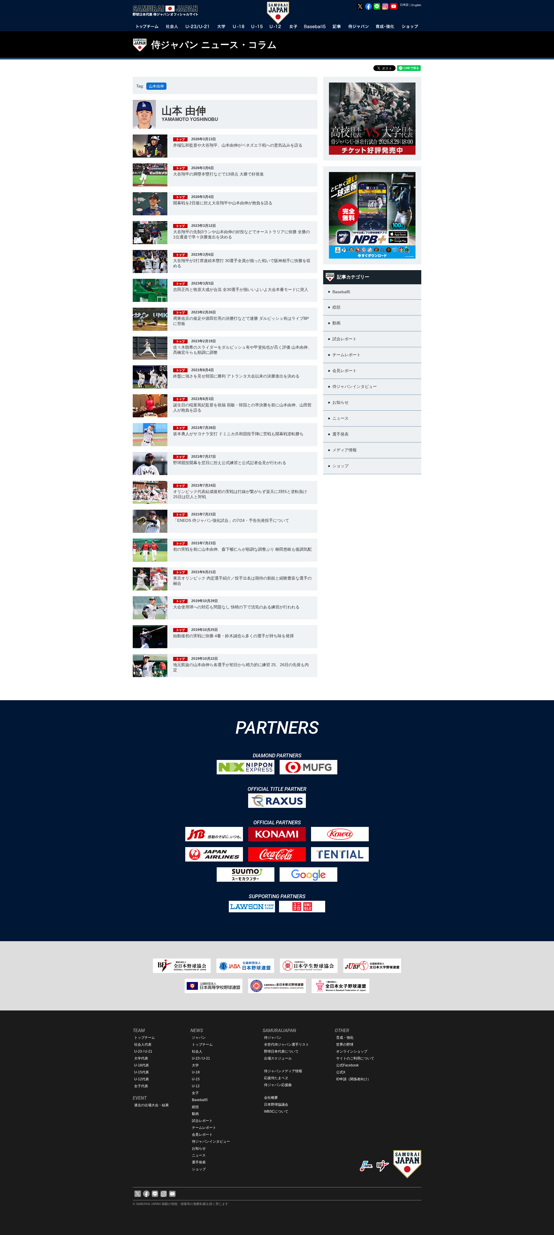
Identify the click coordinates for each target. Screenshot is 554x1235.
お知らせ (199, 1148)
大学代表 (141, 1058)
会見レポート (202, 1135)
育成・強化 (344, 1038)
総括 (195, 1107)
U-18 (196, 1072)
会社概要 (271, 1098)
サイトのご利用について (355, 1058)
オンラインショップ (351, 1051)
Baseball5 (200, 1100)
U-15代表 (141, 1072)
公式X (340, 1072)
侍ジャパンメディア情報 (283, 1071)
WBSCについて (276, 1111)
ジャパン (199, 1038)
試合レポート (202, 1121)
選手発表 (199, 1162)
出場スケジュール (278, 1058)
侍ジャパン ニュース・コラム (214, 45)
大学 (195, 1065)
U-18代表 (141, 1065)
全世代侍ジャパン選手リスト (286, 1044)
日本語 (404, 4)
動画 (195, 1114)
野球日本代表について (281, 1051)
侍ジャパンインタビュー (211, 1141)
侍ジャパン (272, 1038)
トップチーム (144, 1038)
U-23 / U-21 (143, 1051)
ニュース (199, 1155)
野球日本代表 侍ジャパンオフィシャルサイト (167, 10)
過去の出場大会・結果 (151, 1105)
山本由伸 (156, 86)
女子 (195, 1093)
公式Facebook (347, 1065)
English (416, 5)
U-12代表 (141, 1079)
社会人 (197, 1051)
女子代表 (141, 1086)
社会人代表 (142, 1044)
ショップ (199, 1169)
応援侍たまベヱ (276, 1078)
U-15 (196, 1079)
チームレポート (204, 1128)
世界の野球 (344, 1044)
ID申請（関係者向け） (353, 1079)
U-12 (196, 1086)
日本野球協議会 (276, 1105)
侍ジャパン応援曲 (278, 1085)
